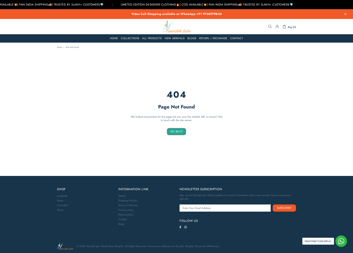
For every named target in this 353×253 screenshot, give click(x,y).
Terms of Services (128, 205)
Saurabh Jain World (176, 26)
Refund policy (126, 214)
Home (59, 47)
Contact (122, 219)
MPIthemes (212, 246)
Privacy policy (125, 210)
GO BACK (176, 131)
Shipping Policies (127, 200)
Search (122, 196)
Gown (60, 210)
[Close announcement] (345, 14)
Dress (60, 200)
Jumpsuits (62, 196)
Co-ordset (62, 205)
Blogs (121, 224)
